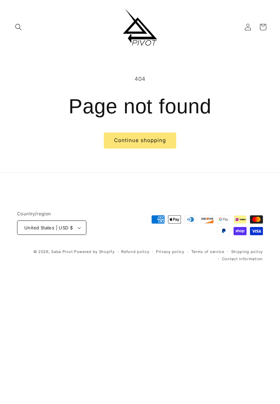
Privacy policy (170, 251)
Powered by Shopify (94, 251)
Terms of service (207, 251)
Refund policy (135, 251)
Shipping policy (247, 251)
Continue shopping (140, 140)
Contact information (242, 258)
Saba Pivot (62, 251)
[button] (18, 27)
